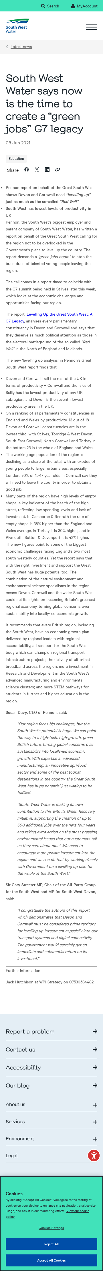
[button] (94, 1155)
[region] (51, 1223)
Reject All (51, 1244)
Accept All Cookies (51, 1260)
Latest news (21, 46)
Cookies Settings (51, 1227)
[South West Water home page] (17, 26)
